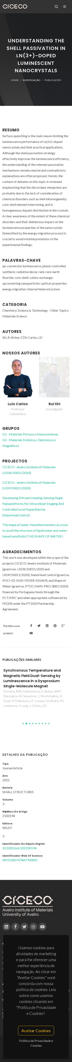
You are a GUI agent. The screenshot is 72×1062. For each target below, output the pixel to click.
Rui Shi (54, 404)
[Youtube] (42, 927)
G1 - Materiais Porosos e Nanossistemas (30, 434)
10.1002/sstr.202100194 (19, 848)
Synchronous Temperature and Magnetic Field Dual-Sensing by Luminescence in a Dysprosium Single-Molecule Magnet (32, 678)
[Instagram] (33, 927)
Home (15, 80)
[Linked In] (6, 927)
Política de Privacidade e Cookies (36, 1043)
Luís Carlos (18, 404)
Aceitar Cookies (36, 1030)
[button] (23, 723)
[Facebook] (15, 927)
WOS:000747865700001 (20, 860)
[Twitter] (24, 927)
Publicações (53, 80)
